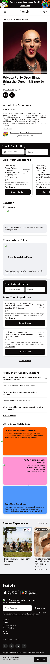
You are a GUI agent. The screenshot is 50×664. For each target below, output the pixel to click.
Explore (6, 620)
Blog (5, 631)
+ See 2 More (25, 360)
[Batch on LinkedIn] (17, 646)
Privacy (41, 652)
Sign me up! (40, 608)
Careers (10, 639)
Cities (5, 622)
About (5, 634)
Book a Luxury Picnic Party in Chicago (17, 560)
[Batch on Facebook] (24, 646)
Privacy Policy (33, 615)
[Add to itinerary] (5, 95)
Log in (44, 11)
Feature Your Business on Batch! (25, 2)
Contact (16, 639)
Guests (30, 152)
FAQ (4, 639)
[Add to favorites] (12, 95)
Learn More (25, 5)
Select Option (17, 192)
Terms (5, 654)
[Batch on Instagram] (5, 646)
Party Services (23, 19)
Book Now (40, 659)
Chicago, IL (8, 19)
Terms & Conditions (19, 615)
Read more (10, 187)
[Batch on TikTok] (11, 646)
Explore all (42, 523)
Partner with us (9, 625)
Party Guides (8, 628)
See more (7, 129)
